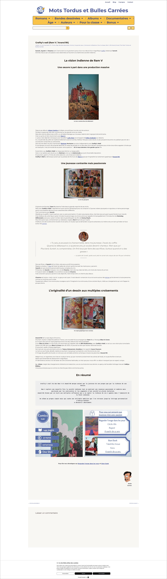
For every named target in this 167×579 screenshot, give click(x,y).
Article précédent (34, 503)
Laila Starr (70, 138)
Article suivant (134, 503)
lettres (107, 277)
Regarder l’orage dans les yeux (88, 463)
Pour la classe (89, 22)
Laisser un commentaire (42, 45)
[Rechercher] (67, 27)
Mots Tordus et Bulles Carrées (88, 10)
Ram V (107, 45)
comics (44, 223)
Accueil (107, 2)
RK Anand (113, 45)
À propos (122, 2)
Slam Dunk (105, 463)
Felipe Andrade (90, 138)
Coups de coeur (79, 45)
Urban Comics (53, 130)
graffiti (103, 51)
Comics (72, 45)
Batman (63, 143)
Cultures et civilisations (90, 45)
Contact (130, 2)
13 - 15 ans (53, 45)
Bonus (111, 22)
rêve (49, 266)
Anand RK (116, 157)
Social (117, 45)
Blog (114, 2)
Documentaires (117, 18)
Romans (41, 18)
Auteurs (66, 22)
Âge (50, 22)
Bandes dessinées (67, 18)
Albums (93, 18)
